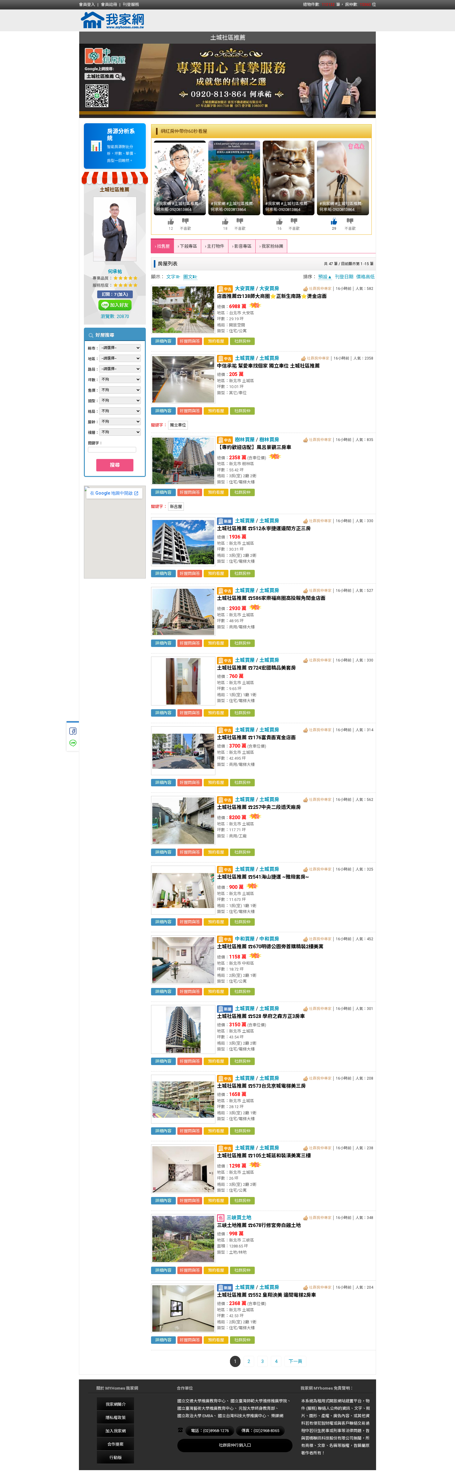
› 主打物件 (214, 246)
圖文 (188, 277)
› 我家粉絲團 (271, 246)
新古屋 (176, 506)
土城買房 (269, 358)
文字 (171, 277)
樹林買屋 (245, 440)
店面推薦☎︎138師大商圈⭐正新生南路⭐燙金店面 (272, 296)
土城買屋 (245, 358)
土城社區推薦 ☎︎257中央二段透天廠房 (259, 807)
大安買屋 (245, 288)
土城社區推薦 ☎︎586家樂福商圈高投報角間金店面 (271, 598)
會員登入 (87, 4)
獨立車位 (178, 425)
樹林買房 (269, 440)
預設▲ (325, 277)
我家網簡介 (116, 1404)
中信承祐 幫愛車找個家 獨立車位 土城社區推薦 (268, 366)
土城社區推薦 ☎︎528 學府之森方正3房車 (261, 1016)
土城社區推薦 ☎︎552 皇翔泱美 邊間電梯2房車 (266, 1295)
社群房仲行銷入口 (235, 1445)
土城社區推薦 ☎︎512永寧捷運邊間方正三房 (264, 528)
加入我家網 (116, 1431)
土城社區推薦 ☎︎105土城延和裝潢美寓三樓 (264, 1156)
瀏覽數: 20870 (115, 316)
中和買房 (269, 939)
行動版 (116, 1457)
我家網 (128, 20)
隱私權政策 (116, 1417)
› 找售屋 (162, 246)
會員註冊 (109, 4)
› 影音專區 (242, 246)
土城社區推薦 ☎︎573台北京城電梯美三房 (261, 1086)
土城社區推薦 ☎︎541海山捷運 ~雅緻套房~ (263, 877)
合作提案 (115, 1444)
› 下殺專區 (187, 246)
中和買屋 (245, 939)
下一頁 (295, 1361)
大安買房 (269, 288)
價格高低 (365, 277)
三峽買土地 (239, 1218)
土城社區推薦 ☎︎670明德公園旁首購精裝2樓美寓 (270, 947)
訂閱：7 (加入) (115, 294)
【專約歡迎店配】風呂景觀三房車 (254, 447)
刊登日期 (344, 277)
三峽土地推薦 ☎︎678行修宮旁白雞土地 (259, 1225)
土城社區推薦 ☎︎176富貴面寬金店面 (256, 737)
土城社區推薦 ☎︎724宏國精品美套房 (256, 668)
